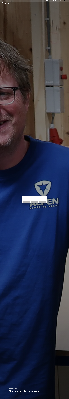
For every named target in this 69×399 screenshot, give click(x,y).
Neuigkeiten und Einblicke (45, 0)
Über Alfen (61, 0)
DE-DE (66, 0)
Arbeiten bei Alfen (52, 0)
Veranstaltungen (57, 0)
